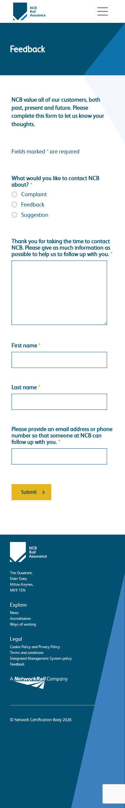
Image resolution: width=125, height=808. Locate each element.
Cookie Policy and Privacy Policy (35, 647)
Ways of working (23, 624)
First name (26, 345)
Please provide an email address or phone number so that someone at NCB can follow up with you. (62, 435)
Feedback (32, 204)
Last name (26, 387)
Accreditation (20, 618)
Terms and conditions (27, 652)
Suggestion (34, 215)
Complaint (34, 194)
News (14, 613)
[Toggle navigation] (102, 11)
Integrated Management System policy (41, 658)
